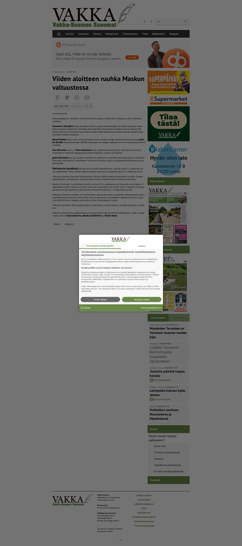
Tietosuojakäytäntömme (151, 308)
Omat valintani (100, 299)
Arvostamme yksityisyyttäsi (100, 246)
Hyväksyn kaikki (141, 299)
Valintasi (142, 246)
